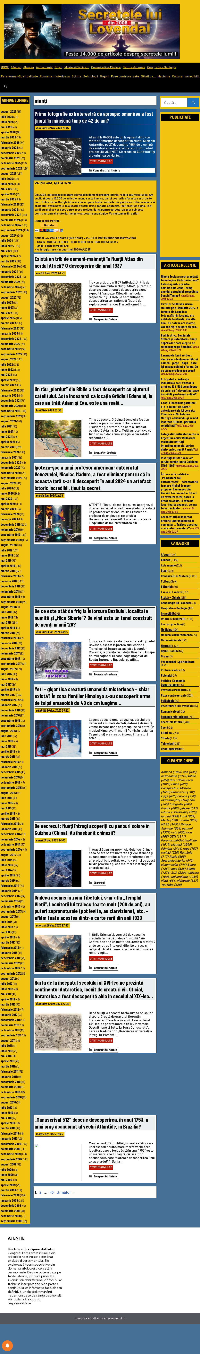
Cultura (177, 76)
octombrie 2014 (11, 844)
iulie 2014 (7, 860)
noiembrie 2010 (10, 1087)
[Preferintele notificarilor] (7, 1345)
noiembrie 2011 (10, 1025)
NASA (170, 824)
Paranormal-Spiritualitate (19, 76)
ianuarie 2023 (9, 333)
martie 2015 (8, 818)
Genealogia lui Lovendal (176, 603)
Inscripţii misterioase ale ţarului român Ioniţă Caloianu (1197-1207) (179, 461)
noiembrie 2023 (10, 282)
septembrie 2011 (11, 1035)
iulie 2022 (7, 364)
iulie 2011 (6, 1045)
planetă (181, 844)
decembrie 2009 (11, 1144)
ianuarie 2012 (9, 1014)
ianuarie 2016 (9, 767)
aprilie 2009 (8, 1185)
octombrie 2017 (10, 658)
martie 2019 (8, 571)
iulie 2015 (6, 798)
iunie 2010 (7, 1112)
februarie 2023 (10, 328)
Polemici (166, 675)
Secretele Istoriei (172, 722)
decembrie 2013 (11, 896)
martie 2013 (8, 942)
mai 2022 (6, 374)
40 (51, 1192)
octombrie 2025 (11, 163)
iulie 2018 (6, 612)
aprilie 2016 (8, 751)
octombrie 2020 (11, 473)
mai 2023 (6, 313)
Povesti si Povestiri (173, 690)
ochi (178, 832)
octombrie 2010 (10, 1092)
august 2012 (8, 978)
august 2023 (8, 297)
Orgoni (104, 76)
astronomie (174, 776)
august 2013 (8, 916)
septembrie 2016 (11, 725)
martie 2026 (8, 137)
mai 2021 (6, 436)
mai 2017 (6, 684)
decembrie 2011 (10, 1020)
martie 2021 (8, 447)
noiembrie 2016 (10, 715)
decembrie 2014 (11, 834)
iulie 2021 (6, 426)
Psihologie (167, 700)
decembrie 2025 (11, 153)
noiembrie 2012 (10, 963)
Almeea (28, 67)
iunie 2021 (7, 431)
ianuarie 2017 (9, 705)
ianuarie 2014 (9, 890)
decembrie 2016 (11, 710)
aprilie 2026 (8, 132)
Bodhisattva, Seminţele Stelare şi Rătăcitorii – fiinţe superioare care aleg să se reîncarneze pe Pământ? (179, 340)
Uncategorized (170, 749)
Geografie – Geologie (161, 67)
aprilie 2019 (8, 565)
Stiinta (76, 76)
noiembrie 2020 (10, 467)
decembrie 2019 (11, 524)
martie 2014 (8, 880)
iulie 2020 (7, 488)
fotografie (180, 804)
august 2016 (8, 731)
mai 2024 (6, 251)
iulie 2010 (6, 1107)
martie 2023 (8, 323)
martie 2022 (8, 385)
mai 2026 (6, 127)
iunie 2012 (7, 989)
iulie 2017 (6, 674)
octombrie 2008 (11, 1216)
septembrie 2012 (11, 973)
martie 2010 (8, 1128)
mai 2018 (6, 622)
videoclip (187, 880)
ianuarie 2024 (9, 271)
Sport (164, 727)
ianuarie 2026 (9, 147)
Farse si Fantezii (171, 592)
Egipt (168, 796)
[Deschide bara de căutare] (5, 86)
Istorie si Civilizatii (76, 67)
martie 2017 (8, 695)
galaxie (188, 808)
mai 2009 (6, 1180)
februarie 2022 (10, 390)
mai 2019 (6, 560)
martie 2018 (8, 633)
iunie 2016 (7, 741)
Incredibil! (192, 76)
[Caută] (193, 103)
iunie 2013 (7, 927)
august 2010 (8, 1102)
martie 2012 (8, 1004)
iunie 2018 (7, 617)
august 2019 (8, 545)
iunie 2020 (7, 493)
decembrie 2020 (11, 462)
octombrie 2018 (10, 596)
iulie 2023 (7, 302)
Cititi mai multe (101, 161)
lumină (170, 816)
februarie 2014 (10, 885)
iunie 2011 (6, 1051)
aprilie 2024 (8, 256)
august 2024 (9, 235)
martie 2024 (8, 261)
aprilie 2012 (8, 999)
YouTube (171, 885)
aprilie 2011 (7, 1061)
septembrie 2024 (12, 230)
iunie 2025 (7, 184)
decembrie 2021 (11, 400)
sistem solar (174, 864)
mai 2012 (6, 994)
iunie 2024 (7, 246)
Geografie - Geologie (105, 452)
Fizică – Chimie (170, 597)
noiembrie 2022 (10, 344)
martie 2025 (8, 199)
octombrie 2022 (11, 349)
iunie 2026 (7, 122)
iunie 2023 (7, 307)
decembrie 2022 (11, 338)
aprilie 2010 (8, 1123)
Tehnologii (90, 76)
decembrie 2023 (11, 276)
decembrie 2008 (11, 1205)
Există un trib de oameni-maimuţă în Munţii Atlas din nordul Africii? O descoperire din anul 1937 (89, 262)
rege (190, 848)
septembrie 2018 (11, 602)
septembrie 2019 (11, 540)
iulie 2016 (6, 736)
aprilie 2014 (8, 875)
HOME (5, 67)
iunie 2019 (7, 555)
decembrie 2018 (11, 586)
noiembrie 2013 (10, 901)
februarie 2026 (10, 142)
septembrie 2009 (11, 1159)
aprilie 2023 (8, 318)
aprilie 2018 (8, 627)
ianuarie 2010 (9, 1138)
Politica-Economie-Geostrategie (173, 682)
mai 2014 (6, 870)
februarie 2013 (10, 947)
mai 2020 (6, 498)
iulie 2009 (7, 1169)
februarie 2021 (10, 452)
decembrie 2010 (11, 1082)
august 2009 (8, 1164)
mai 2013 (6, 932)
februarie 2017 (10, 700)
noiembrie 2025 (10, 158)
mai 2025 (6, 189)
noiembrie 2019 (10, 529)
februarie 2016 (10, 762)
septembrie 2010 (11, 1097)
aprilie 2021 (8, 442)
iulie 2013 (6, 922)
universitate (184, 877)
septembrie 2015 (11, 787)
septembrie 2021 (11, 416)
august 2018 (8, 607)
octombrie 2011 (10, 1030)
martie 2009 (8, 1190)
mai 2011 (6, 1056)
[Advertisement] (95, 354)
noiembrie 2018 (10, 591)
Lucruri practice (171, 624)
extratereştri (174, 800)
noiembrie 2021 (10, 406)
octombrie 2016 (10, 720)
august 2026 (8, 111)
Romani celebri (170, 711)
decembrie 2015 (11, 772)
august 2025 (8, 173)
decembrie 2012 (11, 958)
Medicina (164, 76)
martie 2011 (8, 1066)
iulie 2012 (6, 983)
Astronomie (44, 67)
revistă (170, 852)
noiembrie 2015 (10, 777)
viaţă (168, 880)
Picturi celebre (170, 670)
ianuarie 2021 (9, 457)
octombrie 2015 (10, 782)
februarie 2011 (9, 1071)
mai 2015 (6, 808)
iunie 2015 (7, 803)
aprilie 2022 (8, 380)
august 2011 (8, 1040)
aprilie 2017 (8, 689)
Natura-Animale (134, 67)
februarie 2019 (10, 576)
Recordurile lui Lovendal (176, 706)
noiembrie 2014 (10, 839)
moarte (188, 820)
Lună (187, 816)
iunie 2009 (7, 1174)
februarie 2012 (10, 1009)
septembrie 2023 (11, 292)
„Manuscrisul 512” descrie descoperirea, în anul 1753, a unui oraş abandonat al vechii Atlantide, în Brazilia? (91, 1123)
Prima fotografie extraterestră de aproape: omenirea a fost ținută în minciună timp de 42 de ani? (94, 117)
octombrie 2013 (10, 906)
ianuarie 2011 (9, 1076)
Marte (169, 820)
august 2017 (8, 669)
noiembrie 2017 (10, 653)
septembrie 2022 (11, 354)
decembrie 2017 (11, 648)
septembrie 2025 (11, 168)
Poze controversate (125, 76)
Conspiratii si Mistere (106, 67)
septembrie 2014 (11, 849)
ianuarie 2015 (9, 829)
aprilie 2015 (8, 813)
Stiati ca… (148, 76)
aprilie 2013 (8, 937)
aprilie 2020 (8, 504)
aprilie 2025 (8, 194)
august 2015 (8, 793)
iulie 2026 (7, 117)
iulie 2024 (7, 240)
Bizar (58, 67)
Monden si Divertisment (176, 635)
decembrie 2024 (11, 214)
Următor (65, 1192)
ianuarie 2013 (9, 952)
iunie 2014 (7, 865)
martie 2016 (8, 756)
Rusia (177, 856)
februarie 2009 (10, 1195)
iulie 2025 (7, 178)
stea (178, 868)
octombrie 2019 (10, 534)
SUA (179, 872)
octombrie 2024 (11, 225)
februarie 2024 (10, 266)
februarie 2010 (10, 1133)
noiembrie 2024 (11, 220)
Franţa (170, 808)
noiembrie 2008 (10, 1211)
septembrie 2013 (11, 911)
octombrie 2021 (10, 411)
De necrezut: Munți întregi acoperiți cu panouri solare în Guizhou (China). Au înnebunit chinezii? (92, 829)
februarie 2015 (10, 823)
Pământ (171, 848)
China (179, 784)
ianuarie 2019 (9, 581)
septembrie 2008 (11, 1221)
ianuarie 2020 (9, 519)
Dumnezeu (183, 792)
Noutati (166, 645)
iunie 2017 (7, 679)
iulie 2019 (6, 550)
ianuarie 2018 (9, 643)
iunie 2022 (7, 369)
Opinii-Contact (170, 651)
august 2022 (8, 359)
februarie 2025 (10, 204)
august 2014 (8, 855)
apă (189, 772)
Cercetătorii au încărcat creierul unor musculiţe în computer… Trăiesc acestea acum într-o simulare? (179, 522)
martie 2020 (8, 509)
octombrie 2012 (10, 968)
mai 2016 (6, 746)
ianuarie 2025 (9, 209)
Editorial (166, 586)
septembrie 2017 (11, 663)
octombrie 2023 (11, 287)
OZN (177, 836)
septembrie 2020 (11, 478)
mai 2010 (6, 1118)
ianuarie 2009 (9, 1200)
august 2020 (8, 483)
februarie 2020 (10, 514)
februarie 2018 (10, 638)
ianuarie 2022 (9, 395)
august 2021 (8, 421)
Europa (186, 796)
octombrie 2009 (11, 1154)
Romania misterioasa (55, 76)
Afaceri (16, 67)
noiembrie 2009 (10, 1149)
